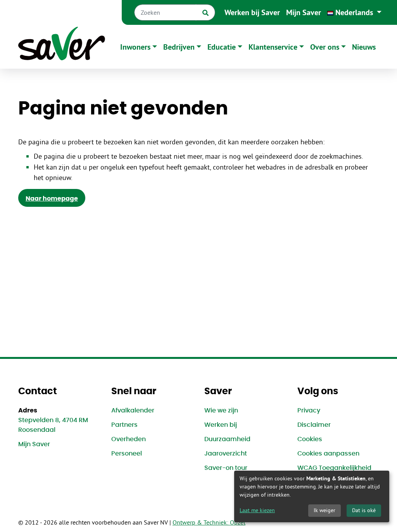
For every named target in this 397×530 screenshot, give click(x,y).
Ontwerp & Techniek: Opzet (209, 522)
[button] (354, 12)
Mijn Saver (303, 12)
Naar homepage (52, 199)
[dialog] (311, 496)
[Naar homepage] (61, 47)
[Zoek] (205, 12)
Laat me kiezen (257, 510)
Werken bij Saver (252, 12)
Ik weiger (324, 510)
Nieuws (364, 47)
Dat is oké (364, 510)
